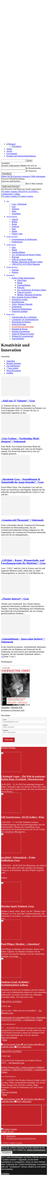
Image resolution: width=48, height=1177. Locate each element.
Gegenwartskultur (11, 216)
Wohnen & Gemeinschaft (22, 336)
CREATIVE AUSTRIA (11, 1001)
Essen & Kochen (19, 324)
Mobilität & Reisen (20, 329)
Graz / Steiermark (19, 204)
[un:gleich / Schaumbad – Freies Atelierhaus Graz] (11, 852)
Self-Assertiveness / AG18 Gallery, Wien (22, 817)
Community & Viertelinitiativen (25, 319)
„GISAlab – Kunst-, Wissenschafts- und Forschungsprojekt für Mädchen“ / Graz (23, 562)
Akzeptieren (6, 1153)
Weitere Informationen (36, 1150)
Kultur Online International (23, 278)
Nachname (5, 730)
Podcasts (15, 257)
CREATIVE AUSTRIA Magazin (26, 264)
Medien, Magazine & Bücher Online (27, 262)
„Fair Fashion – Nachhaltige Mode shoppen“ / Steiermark (20, 440)
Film (14, 229)
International (10, 275)
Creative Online (11, 244)
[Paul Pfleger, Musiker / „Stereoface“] (11, 939)
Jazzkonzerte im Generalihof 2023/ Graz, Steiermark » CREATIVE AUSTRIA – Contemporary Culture (24, 1018)
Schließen (5, 1173)
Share (4, 1040)
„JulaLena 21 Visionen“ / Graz (18, 400)
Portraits (15, 270)
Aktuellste (10, 361)
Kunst (14, 224)
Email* (5, 719)
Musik (14, 231)
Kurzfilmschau (18, 302)
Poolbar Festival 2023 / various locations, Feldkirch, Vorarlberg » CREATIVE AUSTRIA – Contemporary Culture (24, 1069)
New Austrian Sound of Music (24, 297)
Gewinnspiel (11, 153)
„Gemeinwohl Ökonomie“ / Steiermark (22, 520)
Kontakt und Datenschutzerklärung (21, 156)
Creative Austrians (11, 267)
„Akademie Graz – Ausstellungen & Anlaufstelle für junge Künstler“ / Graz (22, 481)
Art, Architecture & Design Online (26, 254)
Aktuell (15, 219)
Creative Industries (12, 236)
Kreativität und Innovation (23, 327)
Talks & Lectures (24, 292)
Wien (14, 211)
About (9, 149)
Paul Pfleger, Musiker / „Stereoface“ (20, 944)
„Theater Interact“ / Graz (15, 598)
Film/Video (22, 280)
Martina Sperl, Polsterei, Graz (17, 906)
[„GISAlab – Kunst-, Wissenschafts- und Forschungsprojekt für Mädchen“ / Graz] (15, 555)
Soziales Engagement (21, 331)
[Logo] (9, 196)
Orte (7, 201)
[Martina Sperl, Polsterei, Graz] (11, 901)
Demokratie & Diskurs (21, 322)
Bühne (14, 222)
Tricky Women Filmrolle (22, 304)
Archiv (9, 151)
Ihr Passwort (31, 171)
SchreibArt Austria (19, 299)
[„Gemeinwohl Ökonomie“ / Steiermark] (15, 515)
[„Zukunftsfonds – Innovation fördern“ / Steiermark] (15, 634)
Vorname (5, 725)
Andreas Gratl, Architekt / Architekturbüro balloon (15, 983)
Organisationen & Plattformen (24, 239)
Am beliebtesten (13, 366)
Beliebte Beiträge (13, 363)
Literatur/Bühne (18, 252)
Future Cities (17, 234)
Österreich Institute (20, 311)
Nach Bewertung (13, 370)
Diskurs (15, 272)
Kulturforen (17, 306)
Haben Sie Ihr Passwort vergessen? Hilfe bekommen (23, 176)
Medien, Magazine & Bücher (29, 295)
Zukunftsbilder (18, 338)
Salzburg (15, 209)
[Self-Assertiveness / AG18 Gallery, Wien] (11, 812)
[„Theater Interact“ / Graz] (15, 593)
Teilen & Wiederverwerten (23, 334)
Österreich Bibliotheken (22, 309)
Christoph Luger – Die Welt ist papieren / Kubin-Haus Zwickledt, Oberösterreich (23, 778)
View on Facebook (9, 1037)
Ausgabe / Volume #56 (11, 707)
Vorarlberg (16, 214)
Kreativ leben (10, 314)
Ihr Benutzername (33, 168)
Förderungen (17, 242)
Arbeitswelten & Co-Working (24, 317)
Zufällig (9, 373)
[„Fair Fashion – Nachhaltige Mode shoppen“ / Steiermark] (15, 433)
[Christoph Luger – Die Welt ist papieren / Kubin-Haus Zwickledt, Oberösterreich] (11, 771)
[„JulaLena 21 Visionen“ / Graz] (15, 395)
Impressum (11, 1136)
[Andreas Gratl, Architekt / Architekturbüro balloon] (11, 977)
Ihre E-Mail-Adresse (34, 184)
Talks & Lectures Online (22, 259)
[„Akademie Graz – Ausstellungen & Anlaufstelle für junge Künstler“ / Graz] (15, 474)
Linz (14, 206)
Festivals (15, 226)
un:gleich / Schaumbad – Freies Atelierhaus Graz (18, 859)
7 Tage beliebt (12, 368)
